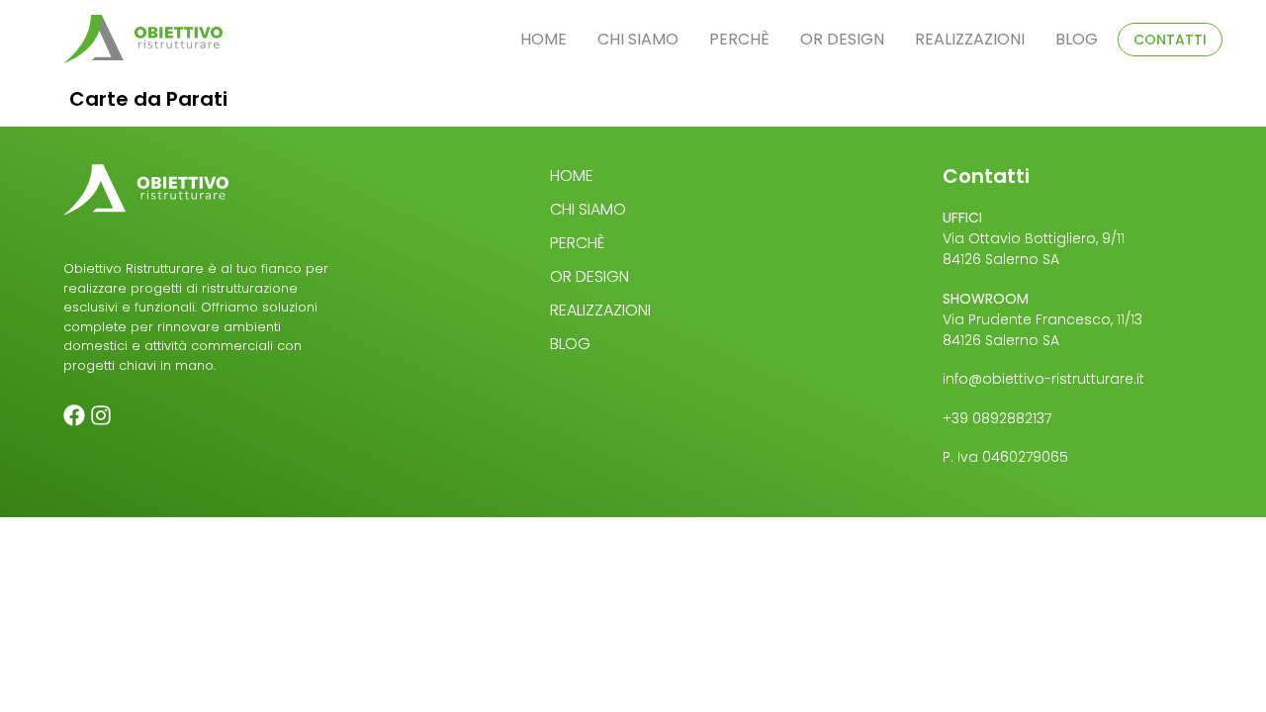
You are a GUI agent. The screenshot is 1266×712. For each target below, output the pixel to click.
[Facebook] (74, 415)
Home (543, 39)
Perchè (739, 39)
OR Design (842, 39)
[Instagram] (101, 415)
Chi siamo (637, 39)
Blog (1076, 39)
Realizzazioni (970, 39)
